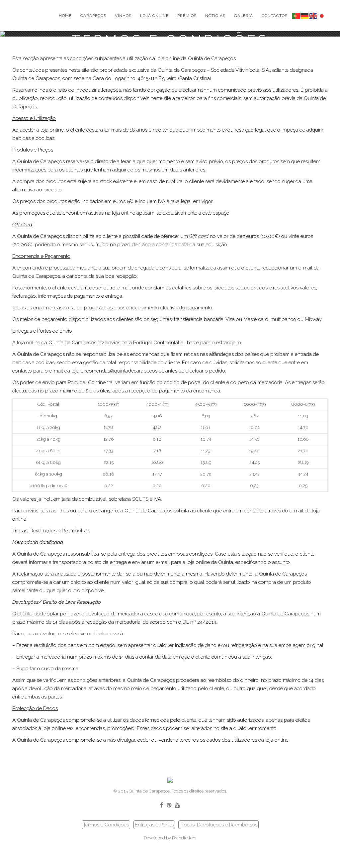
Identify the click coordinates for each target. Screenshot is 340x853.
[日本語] (322, 15)
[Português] (296, 15)
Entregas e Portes (154, 825)
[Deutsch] (304, 15)
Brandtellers (184, 837)
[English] (313, 15)
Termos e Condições (106, 825)
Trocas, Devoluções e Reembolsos (218, 825)
